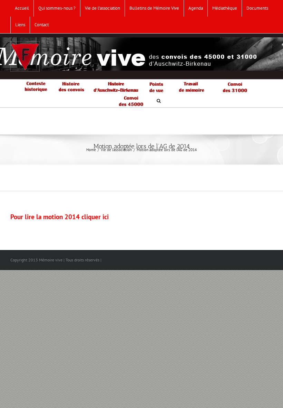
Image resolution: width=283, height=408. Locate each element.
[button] (159, 100)
